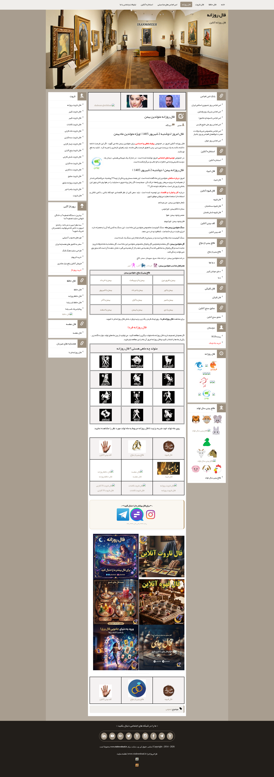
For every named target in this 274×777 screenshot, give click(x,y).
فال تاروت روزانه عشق (72, 182)
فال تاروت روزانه (168, 490)
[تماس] (137, 736)
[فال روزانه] (116, 557)
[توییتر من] (129, 736)
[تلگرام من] (162, 736)
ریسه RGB (216, 336)
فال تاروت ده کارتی (73, 169)
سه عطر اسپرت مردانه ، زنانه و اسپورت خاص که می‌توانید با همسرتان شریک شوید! (68, 227)
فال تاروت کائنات (137, 490)
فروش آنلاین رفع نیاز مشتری (69, 263)
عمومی (168, 709)
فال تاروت (199, 4)
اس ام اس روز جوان (213, 140)
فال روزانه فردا (75, 352)
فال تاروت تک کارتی (73, 131)
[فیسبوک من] (153, 736)
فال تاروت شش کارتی (72, 157)
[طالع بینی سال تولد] (207, 445)
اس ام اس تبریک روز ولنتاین (209, 111)
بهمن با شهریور (105, 290)
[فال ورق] (116, 648)
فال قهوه (217, 199)
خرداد (150, 265)
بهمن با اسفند (105, 309)
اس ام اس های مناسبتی (167, 4)
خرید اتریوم (77, 257)
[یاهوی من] (170, 736)
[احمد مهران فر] (169, 102)
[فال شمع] (116, 602)
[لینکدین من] (104, 736)
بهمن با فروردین (168, 280)
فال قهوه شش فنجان (212, 212)
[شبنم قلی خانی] (104, 106)
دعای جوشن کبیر (213, 271)
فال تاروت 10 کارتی (106, 490)
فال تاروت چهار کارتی (73, 144)
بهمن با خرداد (105, 280)
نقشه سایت (122, 753)
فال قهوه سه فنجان (213, 206)
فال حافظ (212, 4)
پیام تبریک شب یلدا (73, 309)
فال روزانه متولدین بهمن (159, 116)
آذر (138, 265)
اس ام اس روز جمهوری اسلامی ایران (206, 105)
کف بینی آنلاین (215, 232)
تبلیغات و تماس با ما (128, 4)
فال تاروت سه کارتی (73, 137)
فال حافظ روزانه (105, 476)
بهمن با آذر (105, 300)
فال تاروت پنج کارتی (73, 150)
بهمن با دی (168, 309)
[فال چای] (161, 648)
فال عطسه (137, 476)
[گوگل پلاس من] (120, 736)
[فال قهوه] (161, 602)
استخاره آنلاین (147, 4)
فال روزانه (186, 4)
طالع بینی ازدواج (214, 251)
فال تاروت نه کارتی (73, 163)
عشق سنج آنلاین (214, 317)
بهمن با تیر (168, 290)
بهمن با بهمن (137, 309)
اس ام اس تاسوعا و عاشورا (210, 118)
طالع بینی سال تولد (213, 477)
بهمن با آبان (137, 300)
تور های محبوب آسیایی (72, 237)
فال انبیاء (217, 180)
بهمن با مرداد (137, 290)
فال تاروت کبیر (75, 111)
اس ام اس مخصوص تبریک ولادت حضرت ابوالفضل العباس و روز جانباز (208, 132)
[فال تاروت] (161, 557)
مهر (129, 265)
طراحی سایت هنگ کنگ (72, 250)
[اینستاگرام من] (145, 736)
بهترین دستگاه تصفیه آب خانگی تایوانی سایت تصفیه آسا (69, 217)
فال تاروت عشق (75, 176)
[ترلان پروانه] (137, 102)
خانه (223, 4)
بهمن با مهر (168, 300)
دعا (219, 277)
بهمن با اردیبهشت (137, 280)
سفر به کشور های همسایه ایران (68, 244)
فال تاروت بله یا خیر (73, 189)
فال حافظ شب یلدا (74, 302)
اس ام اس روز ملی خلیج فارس (208, 124)
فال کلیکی (216, 297)
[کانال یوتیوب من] (112, 736)
